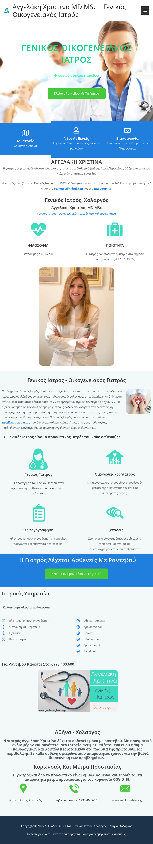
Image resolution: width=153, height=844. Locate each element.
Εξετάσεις (114, 530)
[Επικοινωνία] (127, 130)
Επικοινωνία (127, 138)
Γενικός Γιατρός (38, 474)
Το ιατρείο (25, 141)
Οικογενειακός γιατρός (115, 474)
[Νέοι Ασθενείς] (76, 130)
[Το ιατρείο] (25, 133)
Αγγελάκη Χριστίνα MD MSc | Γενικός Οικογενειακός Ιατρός (69, 10)
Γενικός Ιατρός (83, 826)
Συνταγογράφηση (38, 530)
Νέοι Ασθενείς (76, 138)
